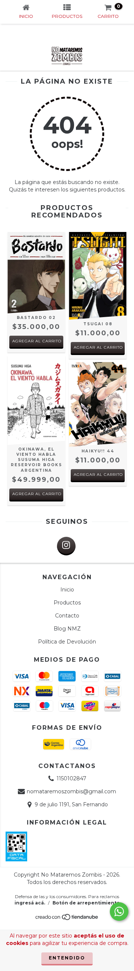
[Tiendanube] (67, 919)
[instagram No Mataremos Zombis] (66, 546)
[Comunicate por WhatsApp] (119, 911)
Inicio (67, 589)
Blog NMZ (67, 628)
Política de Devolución (67, 641)
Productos (67, 602)
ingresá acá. (30, 903)
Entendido (67, 958)
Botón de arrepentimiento (86, 903)
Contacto (67, 615)
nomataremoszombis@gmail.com (71, 791)
